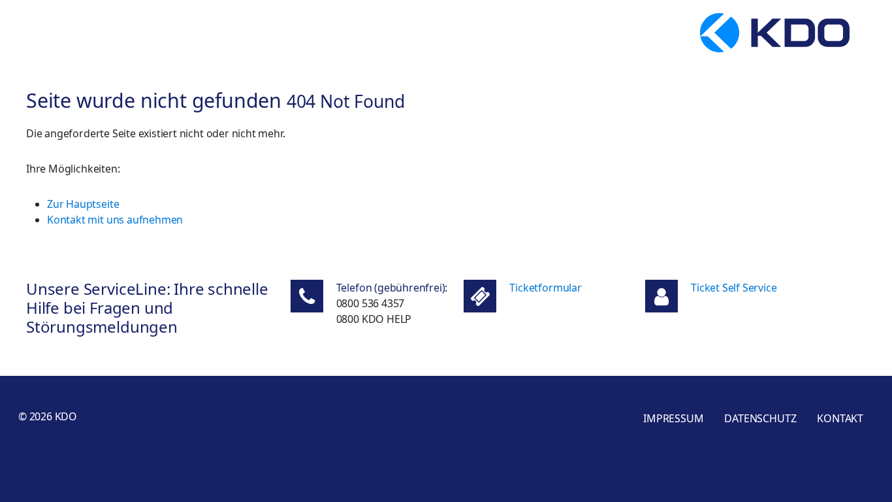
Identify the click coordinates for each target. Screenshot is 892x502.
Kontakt (840, 418)
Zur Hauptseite (83, 204)
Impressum (673, 418)
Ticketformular (545, 287)
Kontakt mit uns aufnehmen (115, 219)
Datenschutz (760, 418)
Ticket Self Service (733, 287)
